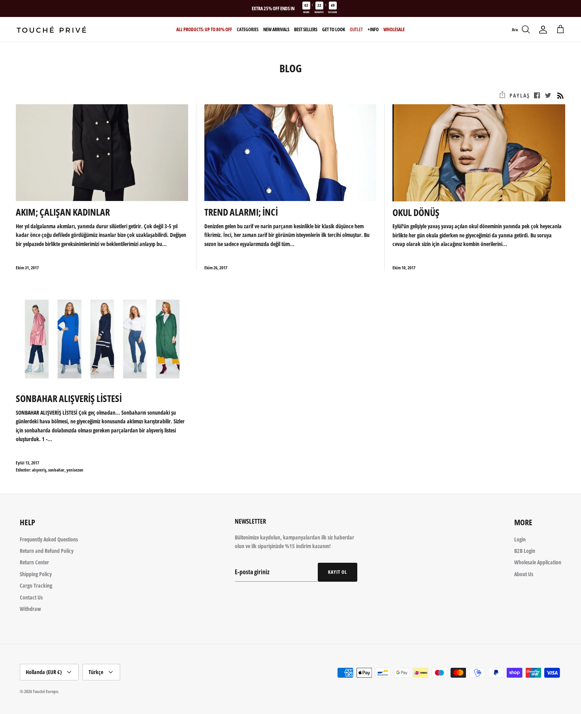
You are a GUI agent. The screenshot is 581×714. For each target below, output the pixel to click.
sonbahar (56, 470)
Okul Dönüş (416, 212)
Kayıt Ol (337, 572)
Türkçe (96, 672)
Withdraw (30, 609)
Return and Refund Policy (47, 550)
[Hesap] (543, 29)
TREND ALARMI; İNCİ (241, 211)
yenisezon (74, 470)
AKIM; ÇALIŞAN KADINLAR (63, 211)
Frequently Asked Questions (49, 539)
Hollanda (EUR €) (44, 672)
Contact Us (31, 597)
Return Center (34, 562)
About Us (523, 574)
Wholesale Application (537, 562)
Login (520, 539)
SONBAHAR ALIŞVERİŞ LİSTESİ (69, 398)
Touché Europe (45, 691)
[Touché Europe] (51, 29)
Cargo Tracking (36, 585)
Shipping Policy (36, 574)
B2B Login (524, 550)
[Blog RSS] (560, 95)
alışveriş (39, 470)
